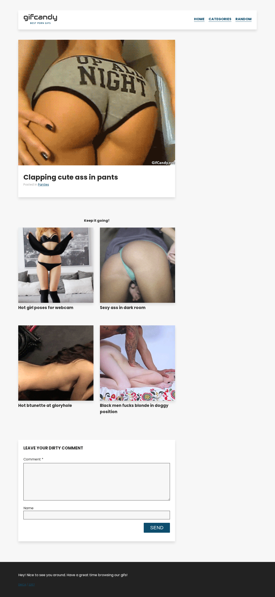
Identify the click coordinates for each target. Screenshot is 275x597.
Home (199, 19)
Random (243, 19)
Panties (43, 184)
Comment (33, 459)
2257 (32, 584)
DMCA (22, 584)
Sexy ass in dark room (122, 308)
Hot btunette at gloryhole (45, 405)
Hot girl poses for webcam (45, 308)
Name (28, 508)
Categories (220, 19)
